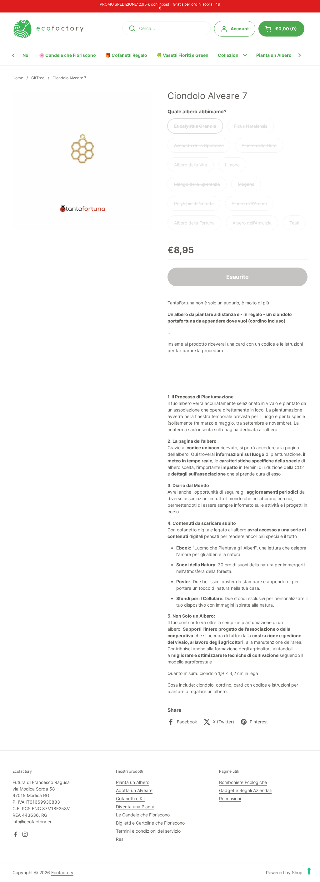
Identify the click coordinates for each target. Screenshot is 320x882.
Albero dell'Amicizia (252, 222)
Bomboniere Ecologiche (243, 782)
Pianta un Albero (132, 782)
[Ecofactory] (48, 29)
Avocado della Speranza (199, 145)
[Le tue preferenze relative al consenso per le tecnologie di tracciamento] (309, 871)
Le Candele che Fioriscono (143, 814)
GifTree (37, 78)
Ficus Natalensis (250, 126)
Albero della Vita (190, 164)
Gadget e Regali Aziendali (245, 790)
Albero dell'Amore (249, 203)
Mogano (246, 184)
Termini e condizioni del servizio (148, 831)
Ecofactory (62, 872)
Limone (232, 164)
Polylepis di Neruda (194, 203)
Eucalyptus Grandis (195, 126)
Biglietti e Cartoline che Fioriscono (150, 822)
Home (17, 78)
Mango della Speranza (197, 184)
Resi (120, 839)
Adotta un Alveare (134, 790)
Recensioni (230, 798)
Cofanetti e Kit (130, 798)
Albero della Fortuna (194, 222)
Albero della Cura (259, 145)
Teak (294, 222)
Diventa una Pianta (135, 806)
